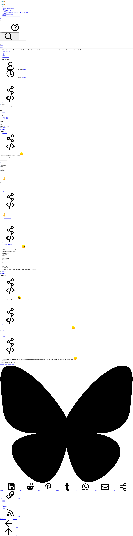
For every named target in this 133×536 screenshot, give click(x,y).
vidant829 (24, 69)
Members (4, 15)
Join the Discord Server (6, 51)
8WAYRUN (15, 519)
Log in (1, 45)
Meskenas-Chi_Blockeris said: (7, 244)
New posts (4, 10)
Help (3, 507)
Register (1, 47)
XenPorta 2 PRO (3, 519)
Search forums (8, 10)
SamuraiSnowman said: (6, 356)
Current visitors (5, 16)
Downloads (4, 13)
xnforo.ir (1, 518)
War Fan (3, 112)
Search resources (10, 14)
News (3, 7)
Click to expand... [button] (5, 267)
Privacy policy (4, 506)
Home (3, 6)
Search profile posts (17, 16)
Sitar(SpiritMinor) (5, 117)
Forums (3, 9)
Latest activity (9, 8)
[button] (15, 30)
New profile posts (20, 12)
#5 (2, 294)
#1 (2, 102)
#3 (2, 209)
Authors (12, 8)
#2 (2, 150)
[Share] (10, 93)
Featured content (5, 12)
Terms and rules (5, 505)
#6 (2, 324)
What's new (4, 8)
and (7, 218)
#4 (2, 242)
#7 (2, 354)
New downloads (14, 12)
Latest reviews (4, 14)
